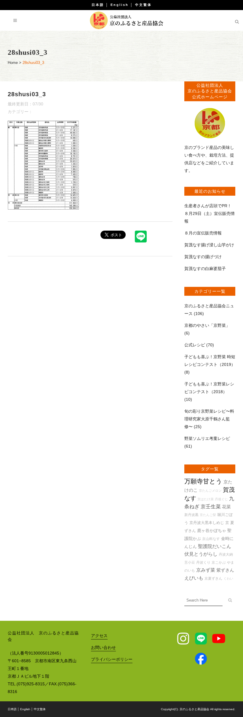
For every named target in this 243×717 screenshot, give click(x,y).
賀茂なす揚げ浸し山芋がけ (209, 244)
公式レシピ (194, 345)
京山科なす (211, 539)
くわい (228, 578)
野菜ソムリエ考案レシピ (207, 438)
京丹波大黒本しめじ (206, 522)
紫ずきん (225, 570)
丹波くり (203, 562)
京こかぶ (219, 562)
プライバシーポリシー (111, 659)
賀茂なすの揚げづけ (203, 256)
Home (13, 62)
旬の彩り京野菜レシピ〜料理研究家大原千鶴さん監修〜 (209, 419)
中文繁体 (143, 5)
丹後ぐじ (221, 499)
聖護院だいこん (214, 546)
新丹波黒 (191, 515)
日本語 (98, 5)
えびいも (193, 578)
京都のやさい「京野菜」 (207, 325)
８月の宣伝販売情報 (203, 233)
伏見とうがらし (201, 554)
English (120, 5)
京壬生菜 (211, 506)
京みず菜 (205, 570)
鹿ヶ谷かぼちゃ (211, 530)
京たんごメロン (210, 490)
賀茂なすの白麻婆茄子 (205, 268)
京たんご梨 (208, 515)
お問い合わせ (103, 647)
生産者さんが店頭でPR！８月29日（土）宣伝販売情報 (209, 213)
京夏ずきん (213, 578)
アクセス (99, 635)
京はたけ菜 (205, 499)
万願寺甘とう (203, 481)
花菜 (226, 506)
